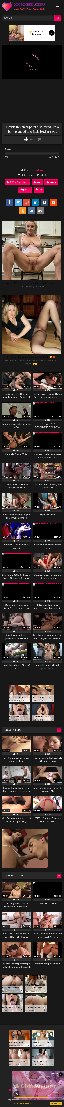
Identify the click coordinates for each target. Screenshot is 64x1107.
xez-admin (37, 170)
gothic (26, 189)
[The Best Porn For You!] (26, 7)
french (53, 182)
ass (38, 182)
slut (40, 189)
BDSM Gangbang (18, 182)
